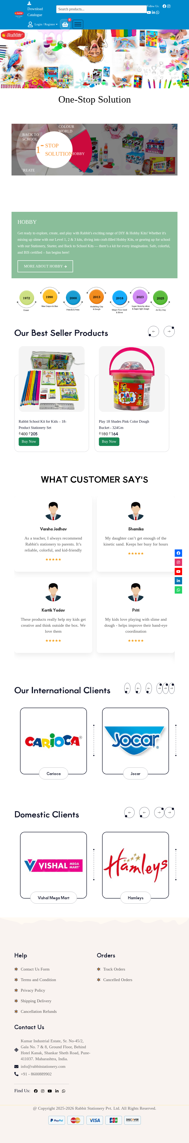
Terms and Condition (38, 979)
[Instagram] (178, 562)
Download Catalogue (35, 12)
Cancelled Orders (117, 979)
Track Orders (114, 969)
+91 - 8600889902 (36, 1074)
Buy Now (48, 441)
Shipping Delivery (36, 1001)
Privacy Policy (33, 990)
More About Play (41, 260)
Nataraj (155, 897)
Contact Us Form (35, 969)
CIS (136, 773)
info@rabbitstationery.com (43, 1066)
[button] (43, 24)
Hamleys (73, 897)
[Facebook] (178, 553)
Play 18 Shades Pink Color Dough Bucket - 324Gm (63, 424)
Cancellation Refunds (39, 1011)
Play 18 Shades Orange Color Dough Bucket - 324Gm (140, 424)
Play (24, 222)
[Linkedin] (178, 580)
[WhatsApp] (178, 590)
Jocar (54, 773)
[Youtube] (178, 571)
